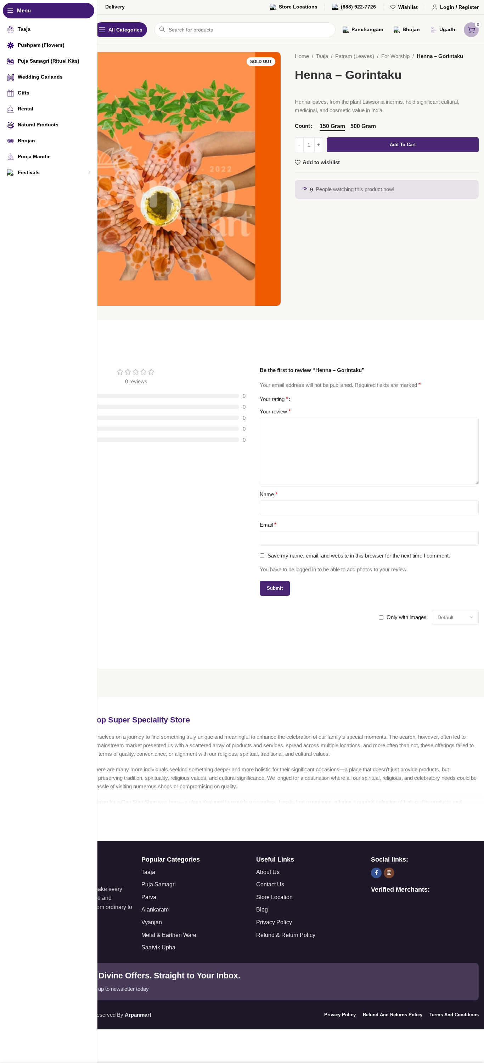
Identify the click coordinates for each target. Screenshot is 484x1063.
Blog (262, 910)
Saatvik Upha (158, 947)
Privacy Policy (274, 922)
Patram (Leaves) (354, 56)
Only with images (407, 617)
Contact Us (270, 884)
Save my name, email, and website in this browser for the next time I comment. (359, 556)
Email (268, 525)
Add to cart (403, 144)
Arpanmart (138, 1015)
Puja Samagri (158, 884)
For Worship (395, 56)
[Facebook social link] (376, 873)
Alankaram (155, 910)
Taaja (322, 56)
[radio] (332, 126)
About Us (268, 872)
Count (302, 126)
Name (268, 494)
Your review (275, 411)
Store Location (274, 897)
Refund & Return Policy (285, 935)
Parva (148, 897)
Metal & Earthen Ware (168, 935)
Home (302, 56)
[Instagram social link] (389, 873)
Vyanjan (151, 922)
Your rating (274, 399)
